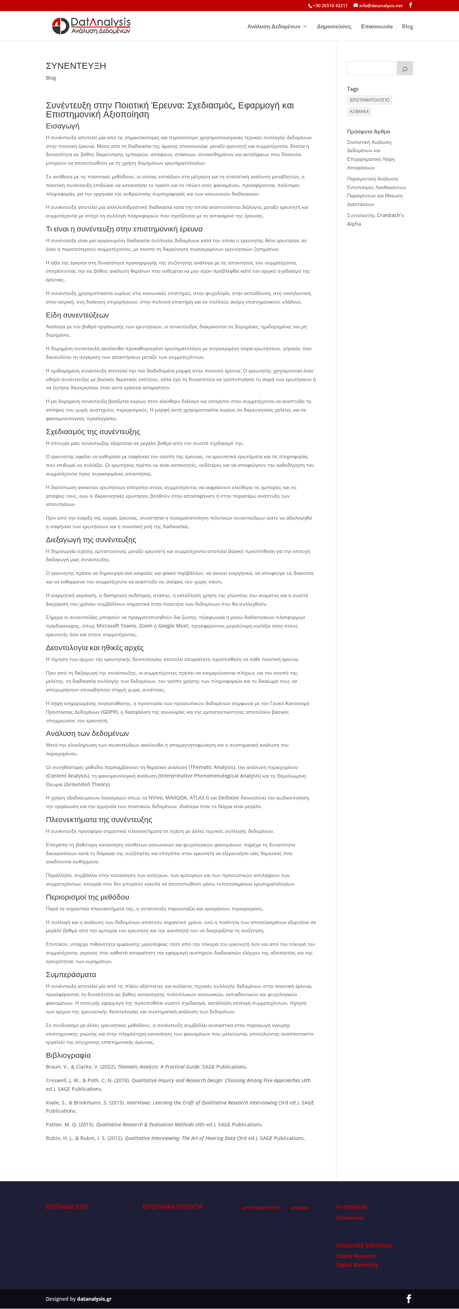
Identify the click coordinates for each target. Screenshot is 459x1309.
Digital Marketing (357, 1264)
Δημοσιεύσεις (334, 27)
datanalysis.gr (94, 1298)
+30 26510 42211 (330, 6)
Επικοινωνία (377, 27)
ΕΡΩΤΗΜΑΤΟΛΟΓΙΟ (369, 100)
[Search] (405, 68)
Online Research (356, 1256)
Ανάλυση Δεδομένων (274, 27)
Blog (407, 27)
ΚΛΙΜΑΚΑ (359, 111)
